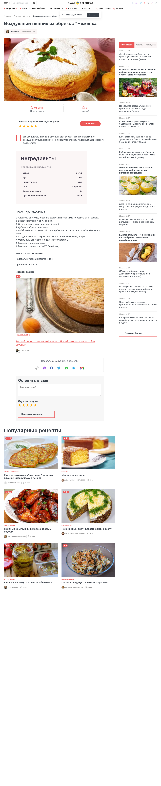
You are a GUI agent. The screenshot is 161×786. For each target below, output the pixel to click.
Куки (79, 15)
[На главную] (80, 3)
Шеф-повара (105, 9)
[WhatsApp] (66, 368)
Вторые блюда (67, 525)
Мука (25, 177)
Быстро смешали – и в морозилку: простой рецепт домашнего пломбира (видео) (137, 237)
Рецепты (10, 9)
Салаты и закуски (11, 471)
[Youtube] (145, 3)
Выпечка (65, 471)
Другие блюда (23, 334)
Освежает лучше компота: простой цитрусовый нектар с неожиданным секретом (136, 222)
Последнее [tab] (151, 45)
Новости (86, 9)
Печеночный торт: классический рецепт (87, 528)
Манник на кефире (73, 475)
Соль (25, 186)
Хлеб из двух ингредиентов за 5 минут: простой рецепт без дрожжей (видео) (137, 206)
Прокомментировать (32, 414)
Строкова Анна (14, 483)
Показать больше (134, 333)
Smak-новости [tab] (126, 45)
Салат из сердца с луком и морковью (85, 582)
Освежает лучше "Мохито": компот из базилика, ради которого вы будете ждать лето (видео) (137, 72)
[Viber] (136, 3)
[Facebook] (132, 3)
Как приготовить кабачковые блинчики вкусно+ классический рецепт (28, 476)
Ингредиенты (56, 9)
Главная (7, 16)
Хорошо (92, 15)
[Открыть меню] (6, 3)
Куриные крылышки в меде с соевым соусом (27, 530)
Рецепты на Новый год (33, 9)
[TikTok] (156, 3)
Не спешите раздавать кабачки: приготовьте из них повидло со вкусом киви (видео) (135, 108)
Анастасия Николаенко (75, 480)
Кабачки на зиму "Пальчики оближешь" (28, 582)
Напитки (72, 9)
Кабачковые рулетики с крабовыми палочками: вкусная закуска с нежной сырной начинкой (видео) (137, 155)
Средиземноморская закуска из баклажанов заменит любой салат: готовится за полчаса (136, 124)
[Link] (36, 368)
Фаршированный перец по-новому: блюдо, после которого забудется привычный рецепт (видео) (136, 289)
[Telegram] (141, 3)
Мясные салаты (68, 579)
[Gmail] (81, 368)
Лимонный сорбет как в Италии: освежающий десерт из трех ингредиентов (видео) (136, 170)
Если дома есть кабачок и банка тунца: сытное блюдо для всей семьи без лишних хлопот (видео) (138, 139)
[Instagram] (152, 3)
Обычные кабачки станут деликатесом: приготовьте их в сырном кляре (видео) (134, 273)
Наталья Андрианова (17, 536)
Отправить (90, 124)
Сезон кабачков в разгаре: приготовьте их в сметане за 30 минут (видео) (138, 304)
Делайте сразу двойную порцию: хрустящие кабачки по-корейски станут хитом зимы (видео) (135, 57)
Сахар (26, 173)
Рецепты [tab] (139, 45)
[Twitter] (148, 3)
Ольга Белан (15, 31)
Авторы (119, 9)
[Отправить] (33, 3)
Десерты (26, 16)
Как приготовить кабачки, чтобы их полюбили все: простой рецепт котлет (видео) (138, 320)
